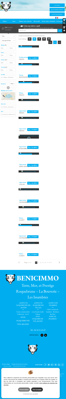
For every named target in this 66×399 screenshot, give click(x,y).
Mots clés (3, 104)
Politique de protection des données (20, 364)
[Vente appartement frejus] (29, 100)
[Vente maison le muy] (29, 207)
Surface (4, 59)
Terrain (4, 67)
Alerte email (37, 21)
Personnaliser (24, 390)
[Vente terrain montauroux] (29, 64)
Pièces (2, 52)
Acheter (5, 21)
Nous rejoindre (57, 14)
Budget (3, 45)
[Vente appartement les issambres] (29, 189)
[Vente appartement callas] (29, 171)
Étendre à (3, 84)
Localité (3, 74)
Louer (13, 21)
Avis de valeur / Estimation (48, 21)
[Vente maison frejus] (29, 82)
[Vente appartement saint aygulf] (29, 154)
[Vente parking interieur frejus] (29, 46)
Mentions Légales (6, 364)
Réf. (2, 111)
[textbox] (8, 77)
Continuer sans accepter (30, 394)
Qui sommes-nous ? (57, 10)
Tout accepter (37, 390)
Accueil (57, 5)
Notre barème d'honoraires (19, 366)
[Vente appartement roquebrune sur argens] (29, 137)
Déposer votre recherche (25, 21)
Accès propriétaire (61, 21)
